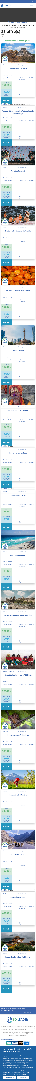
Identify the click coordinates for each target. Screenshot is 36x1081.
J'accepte (23, 1077)
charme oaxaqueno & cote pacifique (18, 615)
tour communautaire (18, 555)
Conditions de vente (16, 1008)
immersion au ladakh (18, 453)
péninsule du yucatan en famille (18, 231)
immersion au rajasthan (18, 410)
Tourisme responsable (7, 1010)
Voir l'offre (6, 100)
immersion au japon (18, 897)
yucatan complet (18, 171)
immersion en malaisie (18, 795)
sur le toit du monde (18, 855)
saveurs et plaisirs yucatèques (18, 291)
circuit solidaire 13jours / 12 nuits (18, 675)
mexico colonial (18, 351)
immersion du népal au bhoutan (18, 957)
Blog (23, 1008)
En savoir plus (22, 1074)
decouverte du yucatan (18, 69)
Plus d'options (10, 1077)
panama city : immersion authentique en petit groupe (18, 112)
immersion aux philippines (18, 735)
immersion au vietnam (18, 495)
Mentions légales (5, 1008)
